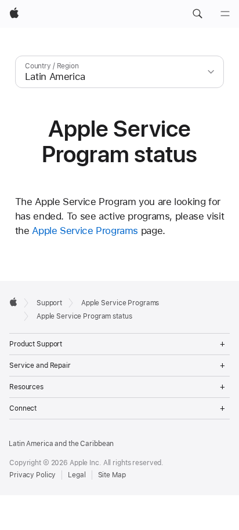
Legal (76, 475)
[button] (197, 14)
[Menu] (225, 14)
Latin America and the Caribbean (61, 444)
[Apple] (13, 302)
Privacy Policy (32, 475)
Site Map (112, 475)
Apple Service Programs (85, 230)
